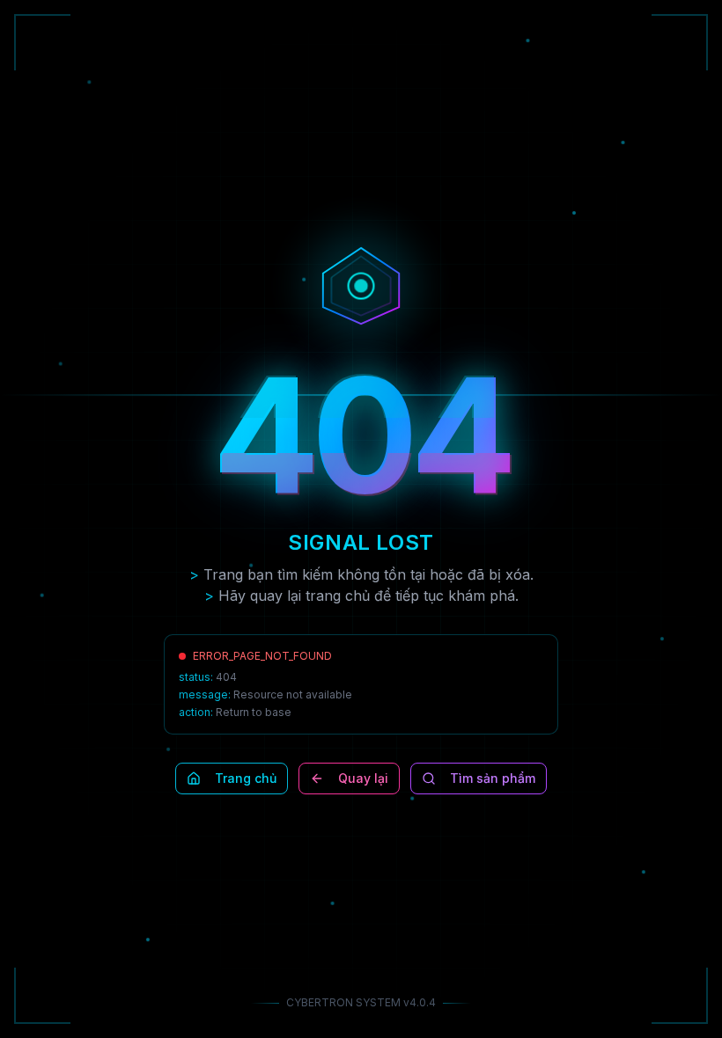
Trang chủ (245, 778)
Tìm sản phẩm (492, 778)
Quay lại (363, 778)
